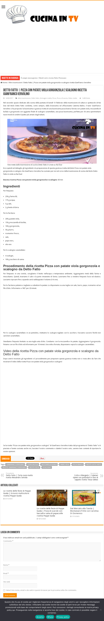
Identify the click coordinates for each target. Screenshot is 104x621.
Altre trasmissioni (15, 83)
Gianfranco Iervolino (15, 464)
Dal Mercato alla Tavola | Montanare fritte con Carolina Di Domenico (84, 511)
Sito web (6, 582)
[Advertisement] (52, 54)
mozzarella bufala (49, 464)
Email (6, 573)
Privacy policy (63, 617)
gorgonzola (33, 464)
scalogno (47, 467)
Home (4, 83)
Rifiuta (50, 617)
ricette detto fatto (93, 464)
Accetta (40, 617)
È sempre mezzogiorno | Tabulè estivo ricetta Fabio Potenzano (43, 78)
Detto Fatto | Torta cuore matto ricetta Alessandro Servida (19, 475)
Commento (8, 541)
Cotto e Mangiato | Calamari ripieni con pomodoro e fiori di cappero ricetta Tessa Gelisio (85, 476)
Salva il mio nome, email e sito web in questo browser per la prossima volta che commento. (41, 590)
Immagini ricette (46, 98)
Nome (6, 565)
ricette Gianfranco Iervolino (14, 467)
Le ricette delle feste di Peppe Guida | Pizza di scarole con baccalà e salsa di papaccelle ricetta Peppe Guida (50, 512)
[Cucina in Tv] (52, 16)
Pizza (54, 98)
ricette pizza (34, 467)
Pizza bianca (78, 464)
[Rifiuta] (100, 609)
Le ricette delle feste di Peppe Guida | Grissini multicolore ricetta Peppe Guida (17, 493)
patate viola (64, 464)
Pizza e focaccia (62, 98)
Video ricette (72, 98)
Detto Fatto (35, 98)
